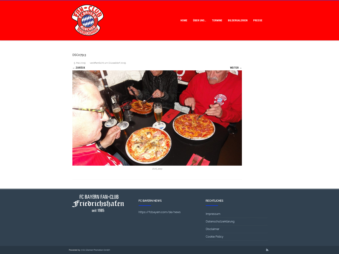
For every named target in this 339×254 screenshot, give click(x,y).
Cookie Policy (214, 236)
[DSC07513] (157, 118)
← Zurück (78, 67)
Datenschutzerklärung (220, 221)
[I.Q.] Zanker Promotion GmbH (95, 250)
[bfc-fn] (88, 39)
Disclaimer (212, 229)
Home (183, 20)
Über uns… (199, 20)
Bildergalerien (238, 20)
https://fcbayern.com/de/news (160, 212)
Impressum (213, 214)
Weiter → (236, 67)
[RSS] (267, 250)
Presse (257, 20)
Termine (217, 20)
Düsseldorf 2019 (117, 63)
